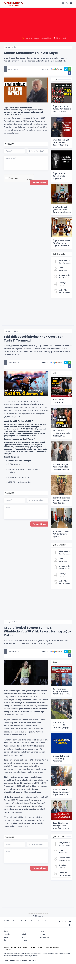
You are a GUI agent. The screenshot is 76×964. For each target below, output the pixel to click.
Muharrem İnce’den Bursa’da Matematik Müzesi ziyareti (44, 38)
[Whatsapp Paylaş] (69, 69)
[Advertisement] (38, 21)
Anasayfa (8, 47)
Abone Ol (45, 69)
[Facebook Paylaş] (69, 73)
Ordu (15, 622)
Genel (16, 331)
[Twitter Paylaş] (66, 69)
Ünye (15, 47)
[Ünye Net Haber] (13, 3)
